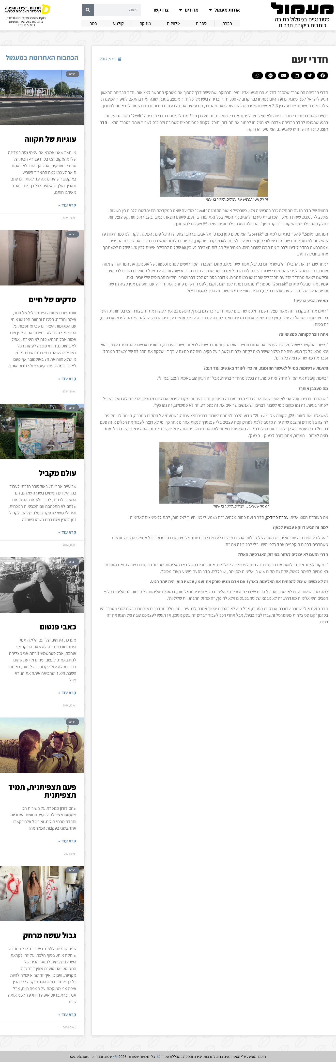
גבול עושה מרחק (49, 935)
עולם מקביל (57, 473)
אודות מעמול (227, 10)
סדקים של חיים (52, 299)
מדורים (192, 10)
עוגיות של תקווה (50, 139)
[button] (322, 75)
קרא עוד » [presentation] (67, 205)
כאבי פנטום (58, 626)
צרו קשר (161, 10)
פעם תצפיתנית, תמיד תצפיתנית (42, 791)
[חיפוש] (88, 10)
